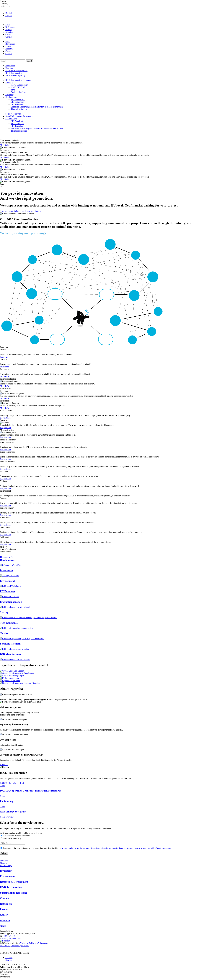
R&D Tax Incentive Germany (18, 80)
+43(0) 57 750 (8, 936)
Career (8, 34)
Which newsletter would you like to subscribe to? (21, 833)
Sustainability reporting (15, 75)
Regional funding (18, 92)
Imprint (15, 945)
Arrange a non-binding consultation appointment (20, 211)
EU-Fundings (11, 97)
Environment (11, 68)
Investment (10, 66)
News (7, 25)
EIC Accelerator (18, 99)
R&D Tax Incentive (13, 73)
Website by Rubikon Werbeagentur (34, 943)
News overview (7, 817)
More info (4, 145)
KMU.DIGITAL (18, 87)
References (10, 27)
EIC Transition (17, 104)
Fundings (9, 82)
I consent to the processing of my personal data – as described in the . (87, 848)
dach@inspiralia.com (11, 938)
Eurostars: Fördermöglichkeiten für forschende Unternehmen (37, 107)
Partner (8, 29)
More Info (4, 376)
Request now (5, 418)
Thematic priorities (19, 109)
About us (9, 32)
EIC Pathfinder (17, 102)
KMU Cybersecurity (19, 85)
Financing (9, 94)
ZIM (13, 90)
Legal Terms (23, 945)
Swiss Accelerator (13, 114)
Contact (8, 37)
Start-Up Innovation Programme (19, 116)
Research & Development (16, 70)
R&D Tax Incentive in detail (12, 783)
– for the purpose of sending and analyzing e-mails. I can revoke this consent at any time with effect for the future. (117, 848)
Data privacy (6, 945)
